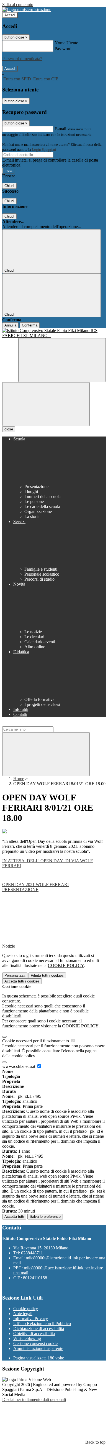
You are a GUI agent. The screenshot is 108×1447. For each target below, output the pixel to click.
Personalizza (14, 975)
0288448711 (32, 1253)
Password (63, 48)
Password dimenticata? (22, 58)
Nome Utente (66, 42)
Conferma (29, 325)
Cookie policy (25, 1308)
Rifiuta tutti (47, 975)
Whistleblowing (27, 1338)
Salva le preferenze (45, 1216)
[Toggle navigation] (46, 404)
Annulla (10, 325)
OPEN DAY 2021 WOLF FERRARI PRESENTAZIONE (35, 887)
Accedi (10, 15)
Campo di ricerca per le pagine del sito (35, 723)
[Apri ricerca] (62, 360)
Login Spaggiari (44, 149)
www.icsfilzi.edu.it (19, 1066)
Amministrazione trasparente (38, 1348)
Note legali (22, 1313)
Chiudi (9, 186)
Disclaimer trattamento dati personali (34, 1399)
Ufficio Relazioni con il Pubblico (42, 1323)
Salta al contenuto (17, 4)
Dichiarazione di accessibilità (38, 1328)
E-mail (60, 128)
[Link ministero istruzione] (26, 9)
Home (18, 778)
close (8, 429)
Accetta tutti (22, 981)
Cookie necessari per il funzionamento (36, 1040)
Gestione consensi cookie (35, 1343)
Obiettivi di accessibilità (34, 1333)
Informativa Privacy (30, 1318)
